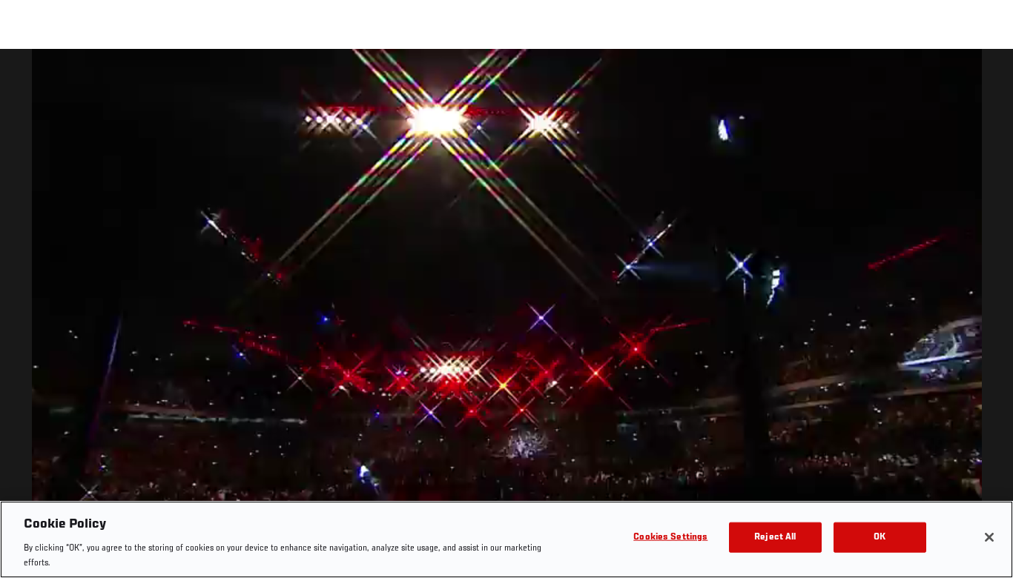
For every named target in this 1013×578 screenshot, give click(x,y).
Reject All (775, 537)
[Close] (989, 537)
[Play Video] (507, 316)
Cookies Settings (670, 537)
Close (985, 78)
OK (879, 537)
